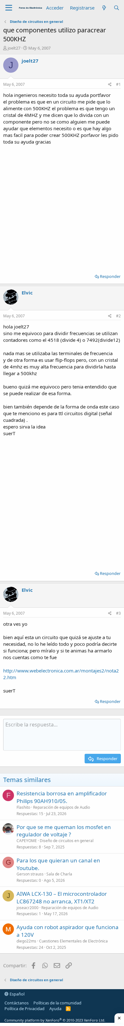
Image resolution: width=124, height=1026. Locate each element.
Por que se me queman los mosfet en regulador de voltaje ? (64, 830)
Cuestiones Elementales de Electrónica (73, 941)
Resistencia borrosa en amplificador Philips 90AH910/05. (62, 797)
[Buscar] (116, 8)
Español (16, 994)
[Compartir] (110, 84)
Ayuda (55, 1008)
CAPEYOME (27, 840)
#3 (118, 613)
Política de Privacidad (24, 1008)
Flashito (23, 807)
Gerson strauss (30, 874)
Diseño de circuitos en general (66, 840)
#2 (118, 316)
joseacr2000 (27, 907)
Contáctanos (16, 1003)
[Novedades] (104, 8)
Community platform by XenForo (54, 1020)
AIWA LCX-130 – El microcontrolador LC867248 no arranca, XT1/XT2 (62, 897)
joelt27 (14, 48)
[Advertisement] (62, 207)
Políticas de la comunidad (57, 1003)
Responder (110, 276)
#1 (118, 84)
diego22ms (26, 941)
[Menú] (8, 8)
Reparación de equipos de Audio (61, 807)
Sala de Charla (59, 874)
